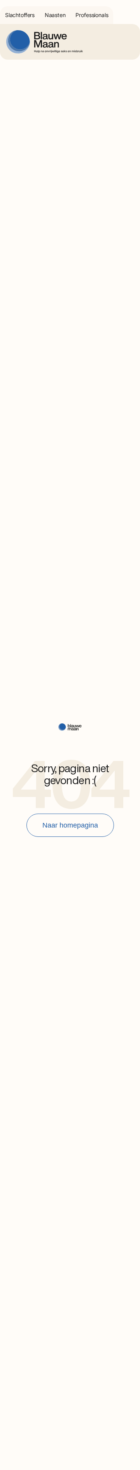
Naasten (55, 15)
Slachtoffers (20, 15)
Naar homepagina (70, 825)
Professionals (91, 15)
